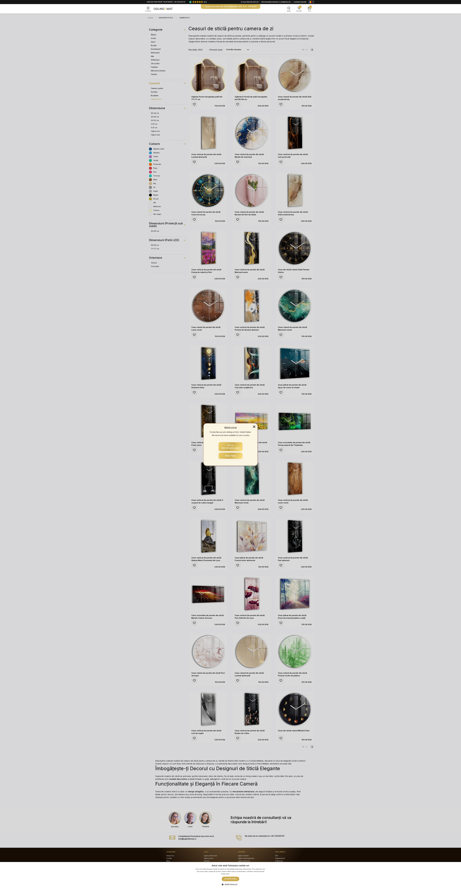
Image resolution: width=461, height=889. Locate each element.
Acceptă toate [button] (230, 879)
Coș (309, 11)
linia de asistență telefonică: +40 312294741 (166, 2)
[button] (230, 884)
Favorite (299, 11)
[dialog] (230, 875)
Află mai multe (235, 874)
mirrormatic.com (230, 446)
